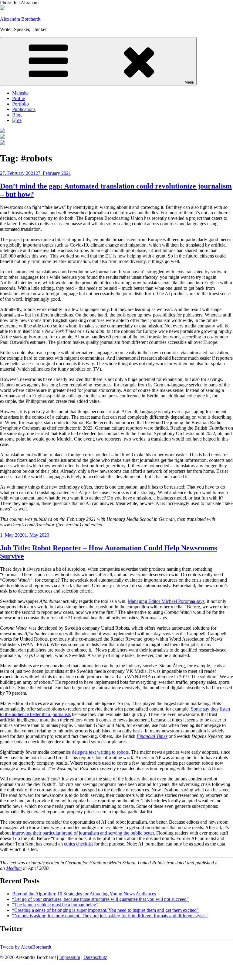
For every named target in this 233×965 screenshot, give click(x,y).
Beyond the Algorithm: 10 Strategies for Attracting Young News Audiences (84, 893)
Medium (14, 868)
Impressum (69, 957)
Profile (18, 98)
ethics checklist (78, 843)
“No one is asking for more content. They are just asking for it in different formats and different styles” (110, 915)
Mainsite (20, 92)
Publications (23, 109)
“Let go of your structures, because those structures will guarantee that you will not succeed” (100, 899)
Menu (189, 82)
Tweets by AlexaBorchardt (25, 946)
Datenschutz (95, 957)
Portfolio (20, 103)
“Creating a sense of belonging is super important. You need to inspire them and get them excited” (105, 910)
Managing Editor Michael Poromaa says (166, 601)
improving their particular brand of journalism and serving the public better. (83, 832)
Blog (17, 114)
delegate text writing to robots (100, 752)
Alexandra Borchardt (20, 19)
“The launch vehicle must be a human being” (55, 904)
